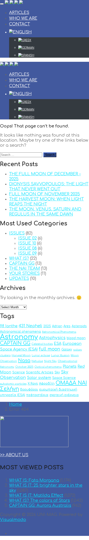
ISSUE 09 (27, 253)
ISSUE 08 (27, 248)
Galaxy (66, 349)
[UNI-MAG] (14, 3)
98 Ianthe (9, 326)
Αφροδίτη (47, 383)
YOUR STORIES (24, 273)
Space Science (64, 378)
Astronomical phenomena (20, 331)
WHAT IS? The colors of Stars (39, 500)
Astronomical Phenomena (59, 332)
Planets (69, 366)
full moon (49, 349)
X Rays (33, 383)
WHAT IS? (19, 258)
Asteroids (79, 326)
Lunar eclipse (41, 355)
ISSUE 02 (27, 238)
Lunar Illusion (60, 355)
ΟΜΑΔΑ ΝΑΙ (71, 383)
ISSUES (17, 233)
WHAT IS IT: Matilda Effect (36, 495)
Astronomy (19, 337)
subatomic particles (13, 384)
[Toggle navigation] (2, 4)
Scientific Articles (39, 372)
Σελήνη (9, 389)
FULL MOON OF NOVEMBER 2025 (44, 194)
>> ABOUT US (14, 455)
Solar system (39, 378)
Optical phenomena (48, 367)
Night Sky (50, 361)
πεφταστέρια (37, 395)
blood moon (76, 338)
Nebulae (37, 361)
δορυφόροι (29, 389)
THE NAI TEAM (24, 268)
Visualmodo (13, 519)
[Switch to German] (53, 48)
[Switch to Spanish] (53, 55)
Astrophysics (52, 338)
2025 (47, 326)
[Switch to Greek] (53, 40)
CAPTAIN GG (21, 263)
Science (18, 372)
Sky (57, 372)
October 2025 (24, 367)
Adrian (57, 326)
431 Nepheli (30, 326)
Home (15, 404)
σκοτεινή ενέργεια (64, 395)
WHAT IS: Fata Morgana (34, 480)
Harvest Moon (21, 355)
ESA (57, 344)
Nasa (24, 360)
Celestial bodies (42, 344)
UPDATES (19, 278)
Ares (67, 326)
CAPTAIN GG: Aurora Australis (40, 505)
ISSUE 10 (27, 243)
